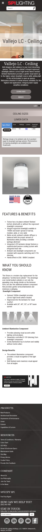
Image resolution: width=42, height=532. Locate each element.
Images (21, 97)
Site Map (3, 454)
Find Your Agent (6, 497)
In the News (4, 484)
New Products (5, 413)
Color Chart (4, 443)
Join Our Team (5, 481)
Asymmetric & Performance (10, 419)
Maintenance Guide (7, 451)
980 (26, 129)
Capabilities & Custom (8, 427)
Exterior (3, 424)
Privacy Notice (5, 457)
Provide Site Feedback (8, 463)
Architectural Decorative (9, 416)
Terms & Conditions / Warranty (11, 440)
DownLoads (21, 92)
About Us (4, 476)
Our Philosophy (6, 478)
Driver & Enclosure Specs (9, 449)
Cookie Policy (5, 460)
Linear (3, 422)
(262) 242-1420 (6, 505)
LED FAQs (4, 446)
